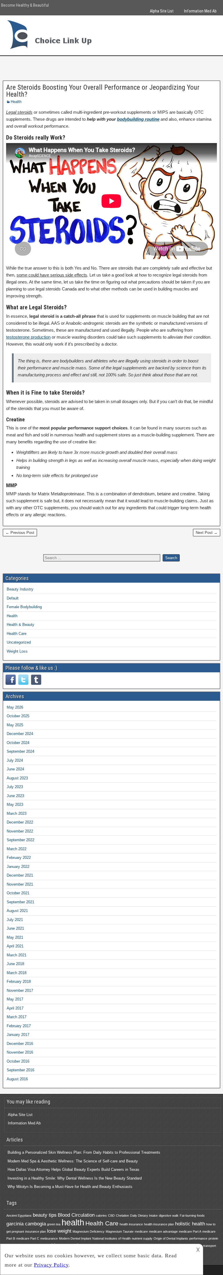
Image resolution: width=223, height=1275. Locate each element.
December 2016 (20, 1043)
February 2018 (19, 981)
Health (16, 102)
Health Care (16, 633)
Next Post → (206, 532)
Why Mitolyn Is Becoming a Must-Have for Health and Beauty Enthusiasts (70, 1186)
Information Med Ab (200, 11)
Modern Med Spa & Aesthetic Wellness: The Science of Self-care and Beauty (73, 1161)
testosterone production (28, 337)
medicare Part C (27, 1238)
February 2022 (19, 857)
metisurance (49, 1238)
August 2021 (17, 911)
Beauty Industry (20, 589)
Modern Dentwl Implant (75, 1238)
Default (13, 598)
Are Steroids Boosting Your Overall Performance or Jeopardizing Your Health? (102, 90)
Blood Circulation (76, 1215)
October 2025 (18, 716)
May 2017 (15, 999)
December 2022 (20, 822)
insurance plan (35, 1231)
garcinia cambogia (26, 1224)
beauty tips (45, 1215)
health (73, 1222)
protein (213, 1238)
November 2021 (20, 884)
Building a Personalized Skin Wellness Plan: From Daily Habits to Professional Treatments (84, 1152)
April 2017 (15, 1008)
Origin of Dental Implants (171, 1238)
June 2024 (15, 769)
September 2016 (20, 1070)
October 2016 (18, 1061)
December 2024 (20, 734)
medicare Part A (190, 1231)
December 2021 (20, 875)
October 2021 (18, 893)
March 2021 (16, 955)
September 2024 (20, 751)
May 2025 (15, 725)
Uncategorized (19, 642)
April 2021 (15, 946)
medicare (141, 1231)
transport (209, 1245)
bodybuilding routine (138, 119)
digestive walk (169, 1215)
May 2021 (15, 937)
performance (198, 1238)
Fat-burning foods (192, 1215)
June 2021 (15, 928)
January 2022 (18, 866)
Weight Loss (17, 651)
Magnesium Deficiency (89, 1231)
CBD (111, 1215)
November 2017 (20, 990)
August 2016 (17, 1079)
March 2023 (16, 813)
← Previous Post (20, 532)
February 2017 (19, 1026)
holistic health (190, 1224)
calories (101, 1215)
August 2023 (17, 778)
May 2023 (15, 804)
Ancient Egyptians (19, 1215)
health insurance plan (159, 1224)
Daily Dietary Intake (144, 1215)
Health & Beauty (20, 624)
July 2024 (15, 760)
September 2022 (20, 840)
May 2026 (15, 707)
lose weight (59, 1231)
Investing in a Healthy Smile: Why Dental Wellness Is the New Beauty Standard (75, 1178)
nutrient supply (142, 1238)
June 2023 (15, 796)
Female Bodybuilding (24, 607)
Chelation (122, 1215)
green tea (53, 1224)
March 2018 (16, 973)
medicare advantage (163, 1231)
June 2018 (15, 964)
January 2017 (18, 1034)
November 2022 (20, 831)
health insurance (131, 1224)
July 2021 (15, 920)
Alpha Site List (162, 11)
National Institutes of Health (111, 1238)
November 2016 (20, 1052)
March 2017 (16, 1017)
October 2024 (18, 743)
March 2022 (16, 849)
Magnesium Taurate (120, 1231)
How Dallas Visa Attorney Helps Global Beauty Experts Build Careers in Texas (73, 1169)
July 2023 (15, 787)
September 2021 (20, 902)
